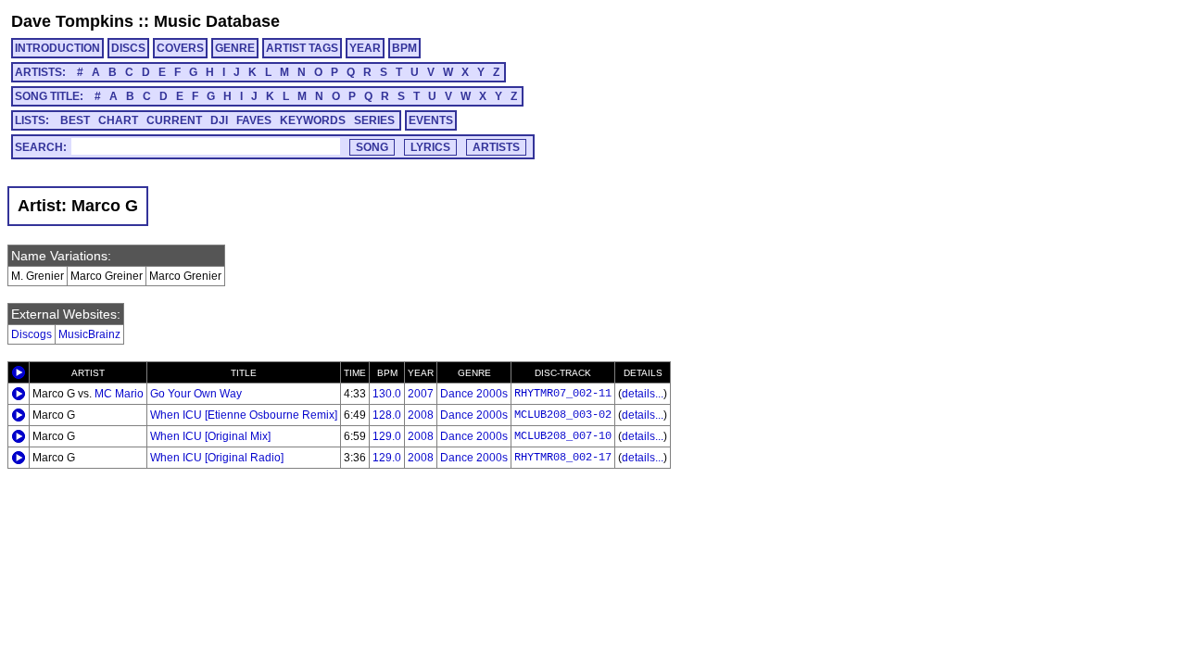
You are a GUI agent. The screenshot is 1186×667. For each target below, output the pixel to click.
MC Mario (119, 393)
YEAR (365, 48)
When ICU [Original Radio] (217, 457)
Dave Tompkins (72, 21)
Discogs (31, 334)
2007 (421, 393)
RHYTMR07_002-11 (563, 393)
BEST (75, 120)
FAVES (253, 120)
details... (642, 393)
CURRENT (174, 120)
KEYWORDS (313, 120)
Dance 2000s (474, 393)
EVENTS (431, 120)
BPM (404, 48)
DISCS (128, 48)
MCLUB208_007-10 (563, 436)
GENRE (235, 48)
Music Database (217, 21)
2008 (421, 415)
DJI (219, 120)
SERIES (374, 120)
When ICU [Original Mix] (210, 436)
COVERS (180, 48)
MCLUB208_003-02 (563, 415)
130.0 (386, 393)
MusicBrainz (89, 334)
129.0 (386, 436)
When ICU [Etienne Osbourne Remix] (243, 415)
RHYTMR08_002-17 (563, 457)
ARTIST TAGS (302, 48)
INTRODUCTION (57, 48)
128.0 (386, 415)
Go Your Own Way (196, 393)
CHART (118, 120)
